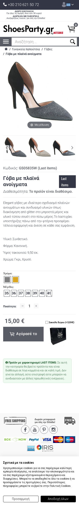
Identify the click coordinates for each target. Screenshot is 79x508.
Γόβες (48, 49)
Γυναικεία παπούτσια (26, 49)
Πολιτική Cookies (60, 485)
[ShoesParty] (33, 29)
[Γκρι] (64, 148)
